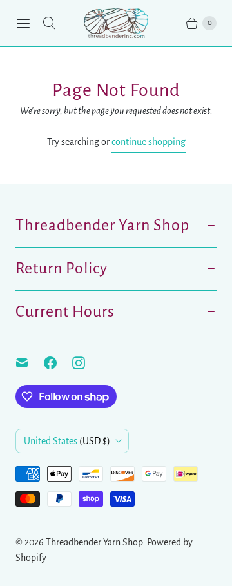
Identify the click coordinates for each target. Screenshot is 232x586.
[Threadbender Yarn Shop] (116, 23)
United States (67, 441)
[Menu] (23, 23)
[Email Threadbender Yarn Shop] (29, 363)
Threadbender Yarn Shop (94, 542)
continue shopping (148, 142)
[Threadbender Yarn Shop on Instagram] (86, 363)
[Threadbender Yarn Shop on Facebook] (58, 363)
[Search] (49, 23)
